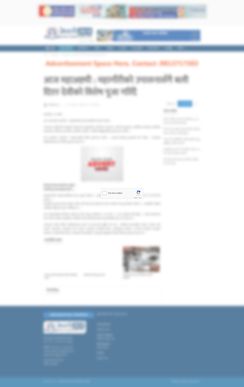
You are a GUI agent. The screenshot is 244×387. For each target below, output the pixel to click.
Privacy (135, 197)
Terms (140, 197)
